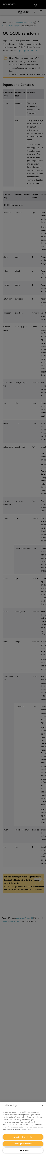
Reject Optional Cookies (23, 1143)
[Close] (42, 1105)
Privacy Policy (27, 1129)
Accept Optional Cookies (23, 1137)
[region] (23, 1128)
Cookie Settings (23, 1150)
